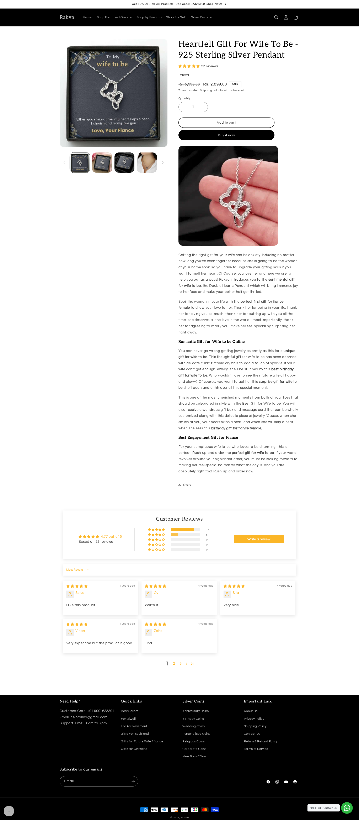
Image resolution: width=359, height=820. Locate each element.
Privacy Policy (254, 718)
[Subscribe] (133, 781)
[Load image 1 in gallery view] (80, 162)
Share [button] (187, 484)
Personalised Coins (196, 733)
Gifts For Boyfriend (135, 733)
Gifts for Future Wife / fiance (142, 741)
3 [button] (181, 663)
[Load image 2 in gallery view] (102, 162)
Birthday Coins (193, 718)
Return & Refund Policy (261, 741)
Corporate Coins (194, 749)
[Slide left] (64, 162)
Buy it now (226, 135)
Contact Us (252, 733)
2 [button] (174, 663)
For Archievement (134, 726)
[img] (77, 586)
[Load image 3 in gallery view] (124, 162)
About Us (251, 711)
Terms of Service (256, 749)
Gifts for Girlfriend (134, 749)
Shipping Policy (255, 726)
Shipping (206, 90)
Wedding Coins (193, 726)
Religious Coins (193, 741)
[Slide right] (162, 162)
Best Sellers (129, 711)
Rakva (185, 817)
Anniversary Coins (195, 711)
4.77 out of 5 (111, 537)
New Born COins (194, 756)
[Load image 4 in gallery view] (147, 162)
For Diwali (128, 718)
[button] (114, 17)
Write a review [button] (258, 539)
